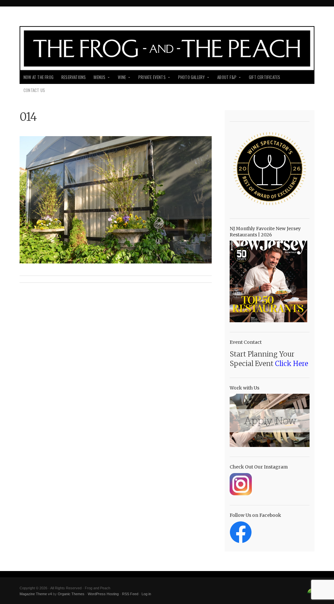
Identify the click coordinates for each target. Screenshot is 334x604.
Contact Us (34, 90)
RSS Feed (130, 594)
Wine (122, 77)
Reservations (73, 77)
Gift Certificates (264, 77)
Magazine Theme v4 (36, 594)
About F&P (226, 77)
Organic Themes (71, 594)
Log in (146, 594)
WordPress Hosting (103, 594)
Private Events (152, 77)
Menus (99, 77)
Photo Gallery (191, 77)
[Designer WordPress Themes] (310, 593)
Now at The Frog (38, 77)
